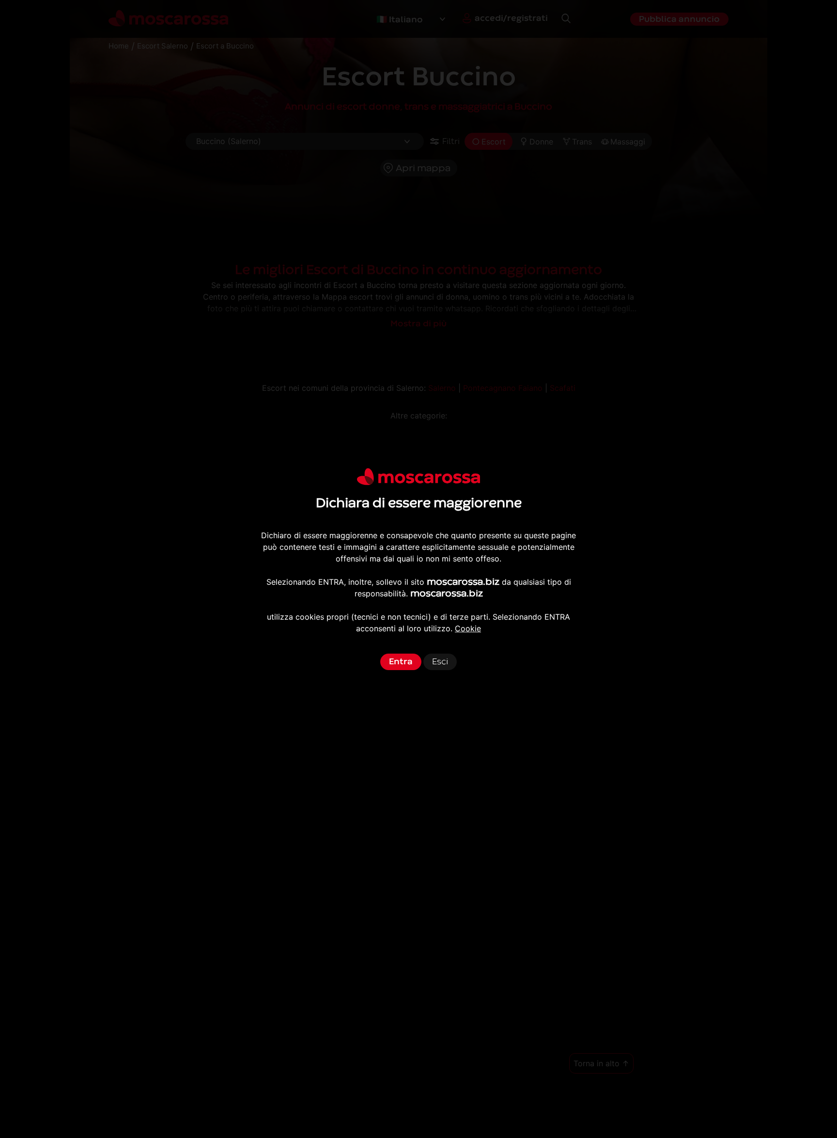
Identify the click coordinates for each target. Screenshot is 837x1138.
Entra (401, 661)
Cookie (468, 628)
